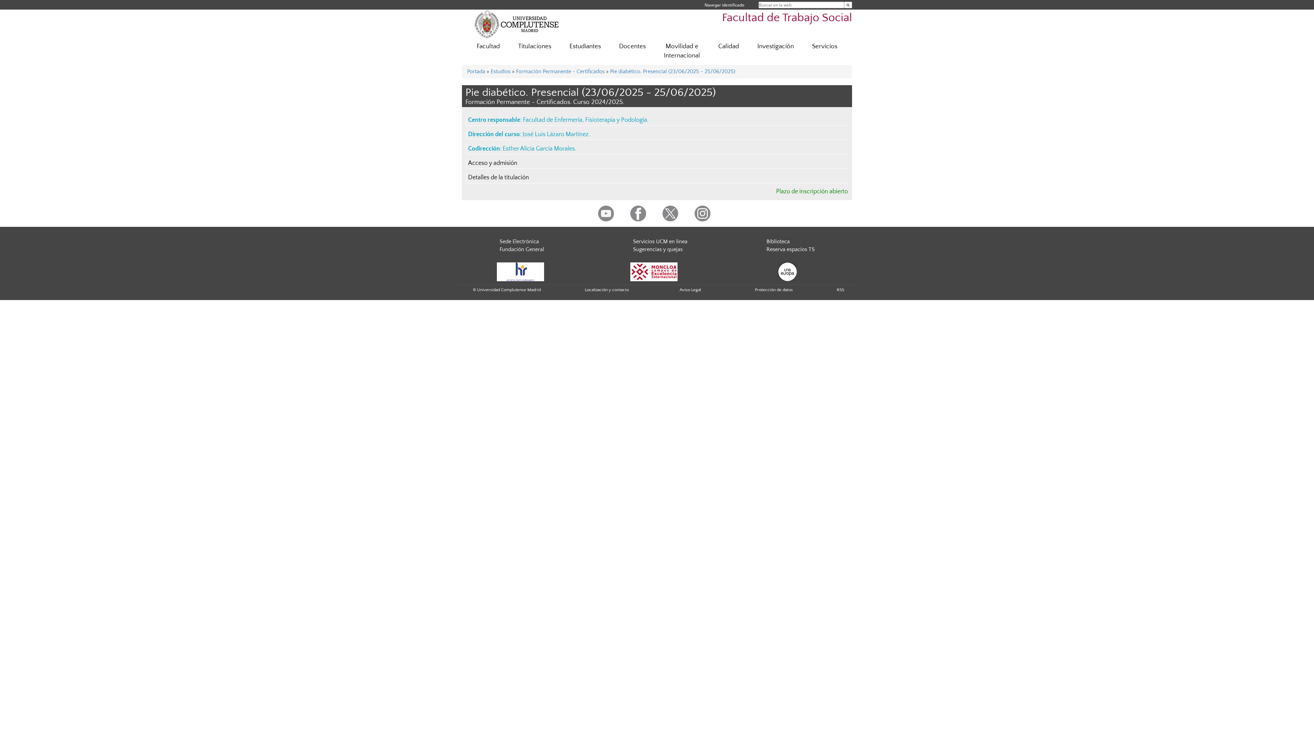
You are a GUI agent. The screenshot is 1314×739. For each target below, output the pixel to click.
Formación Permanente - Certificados (560, 71)
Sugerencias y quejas (658, 249)
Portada (476, 71)
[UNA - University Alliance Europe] (787, 271)
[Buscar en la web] (848, 5)
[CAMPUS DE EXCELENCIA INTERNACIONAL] (654, 271)
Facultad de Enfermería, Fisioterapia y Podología (585, 120)
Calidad (728, 46)
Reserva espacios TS (790, 249)
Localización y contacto (607, 289)
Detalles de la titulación (498, 177)
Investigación (775, 46)
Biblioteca (778, 241)
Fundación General (522, 249)
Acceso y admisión (492, 163)
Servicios (824, 46)
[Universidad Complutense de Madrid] (516, 24)
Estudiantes (585, 46)
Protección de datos (774, 289)
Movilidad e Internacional (682, 51)
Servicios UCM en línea (660, 241)
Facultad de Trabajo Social (787, 18)
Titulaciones (534, 46)
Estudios (501, 71)
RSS (840, 289)
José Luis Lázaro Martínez (556, 134)
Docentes (632, 46)
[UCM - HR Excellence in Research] (520, 271)
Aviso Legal (690, 289)
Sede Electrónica (519, 241)
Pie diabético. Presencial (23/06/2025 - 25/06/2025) (672, 71)
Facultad (488, 46)
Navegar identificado (724, 5)
